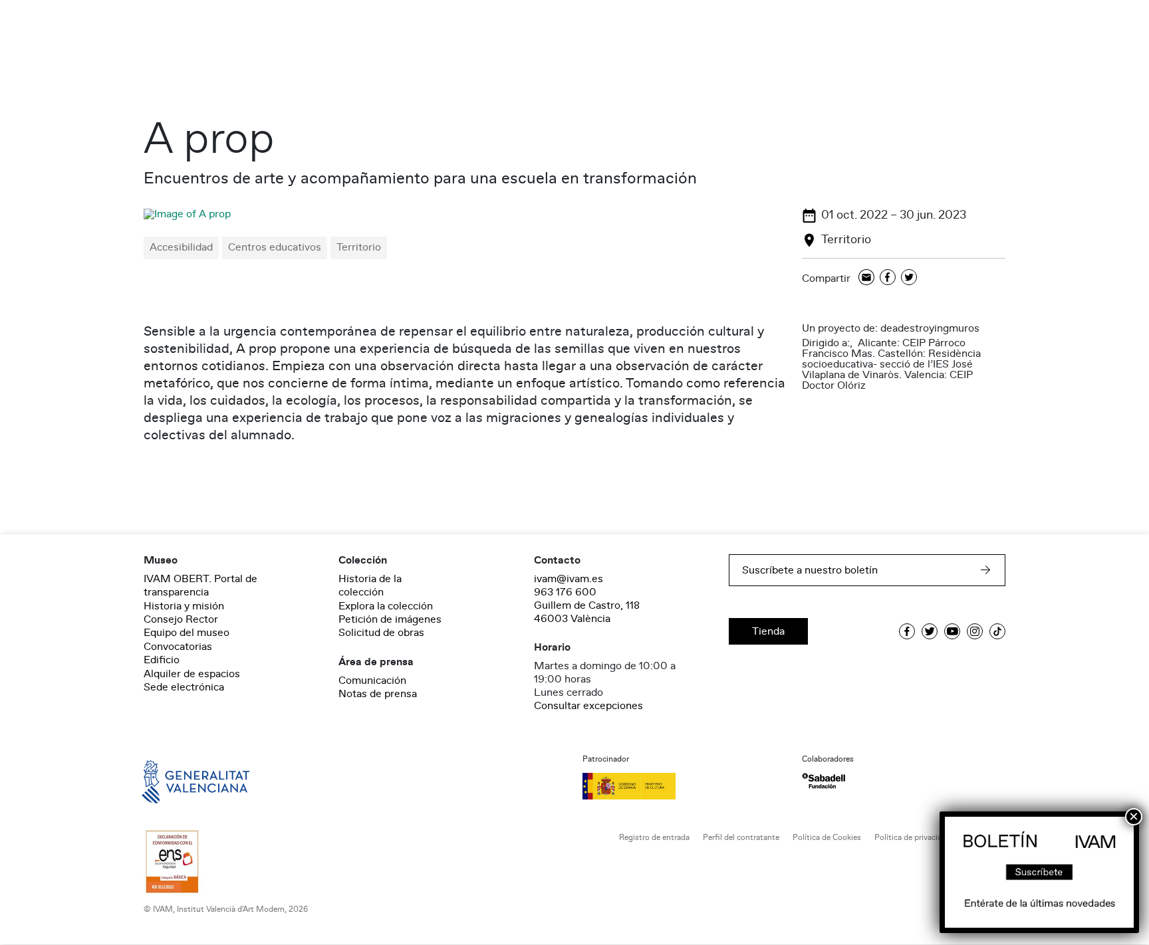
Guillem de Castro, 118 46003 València (587, 612)
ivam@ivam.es (568, 578)
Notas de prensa (377, 693)
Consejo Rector (181, 619)
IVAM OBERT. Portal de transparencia (200, 585)
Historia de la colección (370, 585)
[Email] (866, 278)
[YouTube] (952, 631)
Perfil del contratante (741, 838)
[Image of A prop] (187, 214)
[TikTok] (997, 631)
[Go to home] (177, 781)
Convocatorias (178, 646)
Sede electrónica (184, 687)
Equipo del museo (186, 632)
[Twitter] (909, 278)
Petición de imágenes (390, 619)
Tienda (768, 631)
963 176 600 (565, 592)
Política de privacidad (912, 838)
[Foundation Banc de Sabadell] (823, 781)
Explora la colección (385, 606)
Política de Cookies (827, 838)
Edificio (162, 660)
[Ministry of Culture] (684, 786)
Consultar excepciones (588, 705)
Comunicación (372, 680)
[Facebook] (887, 278)
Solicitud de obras (381, 632)
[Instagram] (975, 631)
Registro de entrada (654, 838)
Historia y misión (184, 606)
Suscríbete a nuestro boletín (810, 570)
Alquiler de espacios (192, 674)
